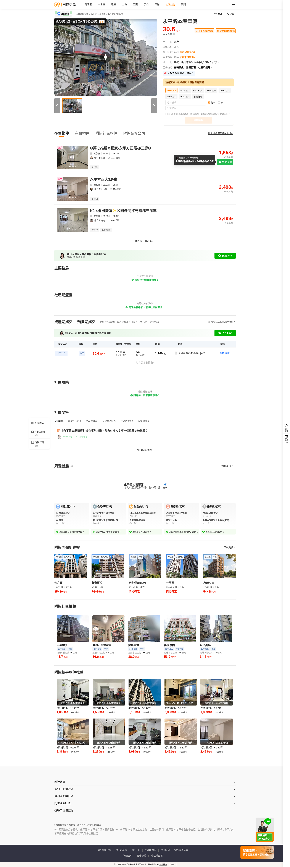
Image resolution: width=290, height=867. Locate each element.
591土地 (136, 850)
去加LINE (227, 255)
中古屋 (101, 4)
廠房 (157, 4)
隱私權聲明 (194, 114)
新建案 (88, 4)
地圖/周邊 (226, 466)
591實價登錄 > (83, 14)
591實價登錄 (104, 850)
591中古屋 (150, 850)
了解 (102, 21)
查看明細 (224, 353)
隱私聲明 (163, 865)
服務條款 (184, 114)
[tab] (63, 322)
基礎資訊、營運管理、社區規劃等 (192, 67)
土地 (124, 4)
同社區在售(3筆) (144, 241)
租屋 (113, 4)
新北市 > (95, 14)
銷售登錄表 (220, 322)
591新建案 (121, 850)
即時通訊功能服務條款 (209, 114)
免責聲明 (127, 855)
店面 (135, 4)
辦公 (146, 4)
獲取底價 (226, 162)
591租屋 (165, 850)
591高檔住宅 (181, 850)
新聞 (183, 4)
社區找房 (170, 4)
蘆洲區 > (103, 14)
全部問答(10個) (144, 450)
